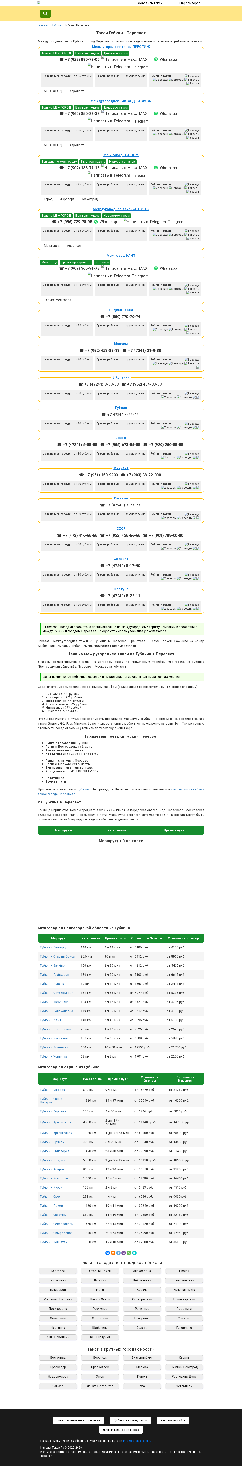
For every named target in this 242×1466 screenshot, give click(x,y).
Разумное (100, 1309)
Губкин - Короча (52, 984)
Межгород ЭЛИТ (121, 256)
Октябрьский (142, 1299)
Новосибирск (58, 1376)
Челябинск (184, 1386)
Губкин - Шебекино (54, 1002)
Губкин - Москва (52, 1090)
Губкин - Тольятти (53, 1242)
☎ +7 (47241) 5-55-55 (77, 444)
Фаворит (121, 559)
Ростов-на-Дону (184, 1376)
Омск (100, 1376)
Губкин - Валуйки (52, 965)
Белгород (58, 1271)
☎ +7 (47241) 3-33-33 (98, 384)
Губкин (56, 25)
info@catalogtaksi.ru (137, 1440)
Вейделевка (142, 1280)
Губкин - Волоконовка (56, 1011)
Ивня (100, 1290)
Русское (121, 498)
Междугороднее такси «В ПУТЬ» (121, 209)
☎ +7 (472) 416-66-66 (77, 535)
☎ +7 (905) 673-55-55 (120, 444)
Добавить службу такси (130, 1420)
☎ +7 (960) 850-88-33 (79, 113)
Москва (142, 1367)
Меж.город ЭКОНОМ (121, 155)
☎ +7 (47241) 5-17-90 (120, 565)
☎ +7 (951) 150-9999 (98, 475)
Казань (184, 1357)
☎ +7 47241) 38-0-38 (141, 350)
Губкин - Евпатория (54, 1151)
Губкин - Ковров (52, 1169)
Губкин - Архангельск (56, 1133)
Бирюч (184, 1271)
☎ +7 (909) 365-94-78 (79, 268)
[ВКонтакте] (107, 1253)
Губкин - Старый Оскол (57, 956)
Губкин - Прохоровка (56, 1029)
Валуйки (100, 1280)
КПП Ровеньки (58, 1337)
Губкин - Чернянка (54, 1056)
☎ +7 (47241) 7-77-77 (120, 505)
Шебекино (100, 1327)
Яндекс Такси (121, 310)
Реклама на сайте (173, 1420)
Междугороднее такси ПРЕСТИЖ (121, 47)
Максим (121, 344)
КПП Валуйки (100, 1337)
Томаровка (142, 1318)
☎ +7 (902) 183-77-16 (79, 168)
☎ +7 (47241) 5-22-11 (120, 596)
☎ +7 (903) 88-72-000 (141, 475)
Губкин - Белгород (53, 947)
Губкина (84, 789)
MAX (143, 59)
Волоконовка (184, 1280)
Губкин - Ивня (50, 1020)
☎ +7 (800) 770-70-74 (120, 316)
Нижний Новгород (184, 1367)
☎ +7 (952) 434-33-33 (141, 384)
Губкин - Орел (50, 1196)
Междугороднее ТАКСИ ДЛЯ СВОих (121, 101)
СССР (121, 528)
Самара (57, 1386)
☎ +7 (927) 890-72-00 (79, 59)
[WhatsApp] (129, 1253)
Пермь (142, 1376)
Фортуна (121, 589)
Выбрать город (189, 3)
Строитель (100, 1318)
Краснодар (58, 1367)
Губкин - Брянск (52, 1142)
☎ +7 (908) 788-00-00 (163, 535)
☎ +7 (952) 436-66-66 (120, 535)
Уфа (142, 1386)
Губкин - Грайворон (54, 974)
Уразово (184, 1318)
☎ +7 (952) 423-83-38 (99, 350)
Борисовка (58, 1280)
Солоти (142, 1327)
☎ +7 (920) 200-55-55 (163, 444)
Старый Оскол (100, 1271)
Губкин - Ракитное (54, 1038)
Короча (142, 1290)
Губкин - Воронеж (53, 1111)
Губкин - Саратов (53, 1215)
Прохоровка (58, 1309)
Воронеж (100, 1357)
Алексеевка (142, 1271)
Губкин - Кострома (54, 1178)
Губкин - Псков (51, 1205)
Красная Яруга (184, 1290)
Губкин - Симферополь (57, 1233)
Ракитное (142, 1309)
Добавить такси (150, 3)
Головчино (184, 1327)
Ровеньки (184, 1309)
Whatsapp (168, 59)
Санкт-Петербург (100, 1386)
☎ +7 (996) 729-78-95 (72, 221)
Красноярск (100, 1367)
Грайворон (58, 1290)
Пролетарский (184, 1299)
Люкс (121, 438)
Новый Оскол (100, 1299)
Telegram (140, 67)
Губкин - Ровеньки (54, 1047)
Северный (58, 1318)
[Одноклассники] (113, 1253)
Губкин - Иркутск (53, 1160)
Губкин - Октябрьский (56, 993)
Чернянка (58, 1327)
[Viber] (123, 1253)
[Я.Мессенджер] (134, 1253)
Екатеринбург (142, 1357)
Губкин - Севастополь (56, 1224)
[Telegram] (118, 1253)
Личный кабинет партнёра (121, 1429)
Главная (43, 25)
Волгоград (58, 1357)
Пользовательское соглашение (78, 1420)
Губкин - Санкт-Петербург (52, 1100)
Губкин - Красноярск (55, 1122)
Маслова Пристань (57, 1299)
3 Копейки (121, 377)
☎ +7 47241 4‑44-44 (120, 414)
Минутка (121, 468)
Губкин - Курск (51, 1187)
